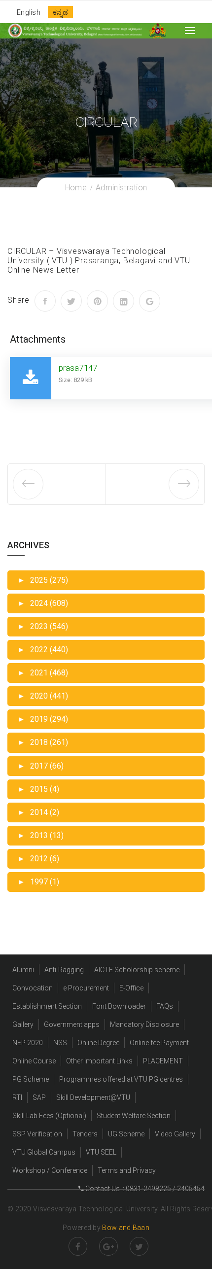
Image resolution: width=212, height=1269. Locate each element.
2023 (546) (42, 626)
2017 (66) (40, 766)
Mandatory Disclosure (144, 1024)
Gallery (23, 1024)
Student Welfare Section (134, 1116)
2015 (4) (38, 789)
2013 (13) (40, 835)
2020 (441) (42, 696)
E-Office (131, 988)
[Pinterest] (97, 301)
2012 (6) (38, 858)
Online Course (34, 1061)
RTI (17, 1097)
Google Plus (108, 1246)
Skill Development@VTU (93, 1097)
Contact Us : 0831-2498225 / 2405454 (144, 1189)
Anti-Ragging (64, 970)
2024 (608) (42, 603)
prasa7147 (78, 368)
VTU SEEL (101, 1152)
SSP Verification (37, 1134)
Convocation (32, 988)
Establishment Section (47, 1006)
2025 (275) (42, 580)
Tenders (85, 1134)
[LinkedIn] (123, 301)
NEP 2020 (27, 1043)
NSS (60, 1043)
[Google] (149, 301)
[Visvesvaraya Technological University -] (74, 30)
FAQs (164, 1006)
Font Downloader (119, 1006)
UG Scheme (126, 1134)
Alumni (23, 970)
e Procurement (86, 988)
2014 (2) (38, 812)
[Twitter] (71, 301)
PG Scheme (30, 1079)
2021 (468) (42, 672)
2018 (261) (42, 742)
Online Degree (98, 1043)
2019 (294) (42, 719)
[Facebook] (45, 301)
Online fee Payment (159, 1043)
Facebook (78, 1246)
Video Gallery (175, 1134)
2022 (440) (42, 649)
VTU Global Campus (43, 1152)
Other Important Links (99, 1061)
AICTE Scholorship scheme (136, 970)
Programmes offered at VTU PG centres (121, 1079)
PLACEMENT (163, 1061)
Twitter (139, 1246)
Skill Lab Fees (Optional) (49, 1116)
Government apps (72, 1024)
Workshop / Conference (49, 1170)
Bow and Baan (125, 1228)
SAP (39, 1097)
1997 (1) (38, 881)
